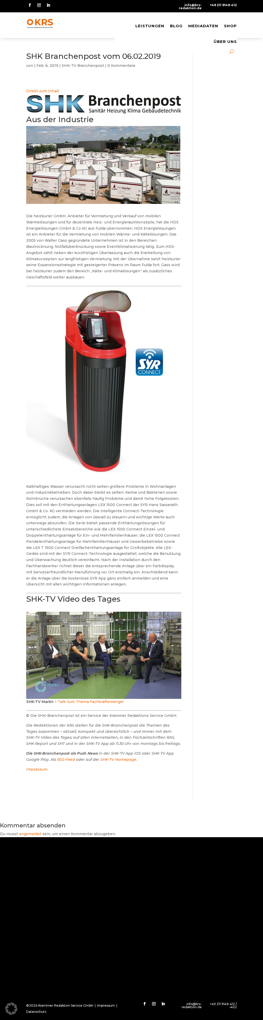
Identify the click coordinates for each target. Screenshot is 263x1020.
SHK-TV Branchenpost (83, 65)
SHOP (230, 25)
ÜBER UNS (225, 41)
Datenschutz (36, 1012)
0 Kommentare (121, 65)
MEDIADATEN (203, 25)
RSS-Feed (66, 759)
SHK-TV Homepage (118, 759)
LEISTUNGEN (149, 25)
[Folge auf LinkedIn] (48, 5)
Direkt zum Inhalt (42, 91)
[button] (11, 1008)
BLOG (176, 25)
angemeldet (30, 834)
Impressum (37, 769)
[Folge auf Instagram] (39, 5)
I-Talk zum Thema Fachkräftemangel (89, 701)
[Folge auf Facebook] (29, 5)
